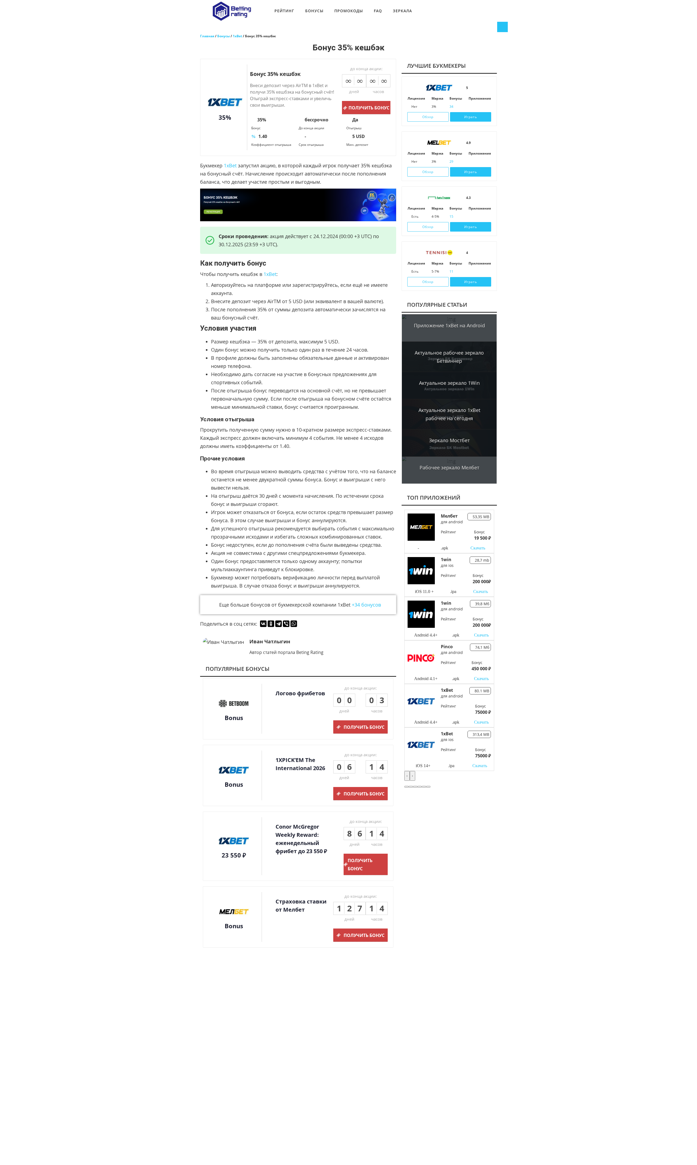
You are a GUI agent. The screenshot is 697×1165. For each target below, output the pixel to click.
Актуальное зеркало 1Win (449, 383)
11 (451, 271)
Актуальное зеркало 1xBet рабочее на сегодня (449, 414)
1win (446, 559)
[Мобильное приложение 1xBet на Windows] (486, 107)
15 (451, 216)
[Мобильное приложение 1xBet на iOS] (471, 107)
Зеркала (402, 10)
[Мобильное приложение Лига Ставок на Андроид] (478, 217)
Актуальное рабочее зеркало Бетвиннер (449, 356)
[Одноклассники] (271, 623)
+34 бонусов (366, 604)
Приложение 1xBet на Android (449, 325)
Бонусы (314, 10)
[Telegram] (278, 623)
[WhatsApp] (294, 623)
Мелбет (449, 516)
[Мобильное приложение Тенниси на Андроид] (478, 272)
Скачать (477, 548)
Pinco (447, 647)
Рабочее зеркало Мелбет (449, 467)
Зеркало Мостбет (449, 440)
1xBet (230, 165)
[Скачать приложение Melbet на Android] (478, 162)
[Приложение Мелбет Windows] (486, 162)
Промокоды (348, 10)
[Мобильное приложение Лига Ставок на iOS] (471, 217)
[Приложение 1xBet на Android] (478, 107)
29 (451, 161)
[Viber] (286, 623)
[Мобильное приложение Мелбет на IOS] (471, 162)
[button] (406, 787)
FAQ (378, 10)
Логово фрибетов (300, 693)
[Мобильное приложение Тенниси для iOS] (471, 272)
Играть (470, 117)
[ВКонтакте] (263, 623)
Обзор (427, 117)
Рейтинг (284, 10)
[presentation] (407, 776)
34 (451, 106)
